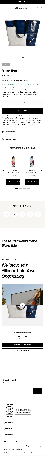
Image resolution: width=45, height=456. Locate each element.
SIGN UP (37, 391)
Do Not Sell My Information (13, 449)
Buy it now (22, 111)
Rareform (11, 452)
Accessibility (36, 446)
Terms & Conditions (10, 446)
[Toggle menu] (2, 8)
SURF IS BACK (22, 2)
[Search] (37, 8)
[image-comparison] (22, 305)
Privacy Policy (24, 446)
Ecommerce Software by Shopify (26, 452)
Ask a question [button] (22, 351)
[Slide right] (25, 57)
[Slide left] (19, 57)
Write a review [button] (22, 345)
